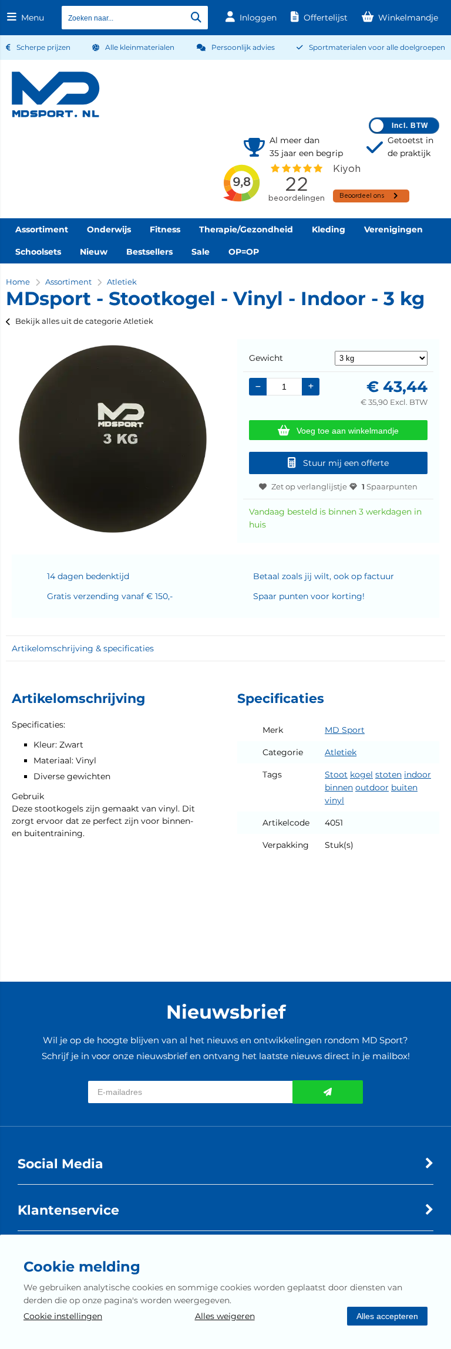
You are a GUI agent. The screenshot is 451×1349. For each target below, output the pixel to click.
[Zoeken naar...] (196, 17)
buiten (404, 787)
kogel (361, 774)
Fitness (165, 229)
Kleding (328, 229)
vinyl (334, 800)
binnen (339, 787)
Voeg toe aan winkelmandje (348, 430)
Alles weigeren (225, 1316)
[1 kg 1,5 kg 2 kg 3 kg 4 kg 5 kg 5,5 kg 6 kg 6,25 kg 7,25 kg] (381, 358)
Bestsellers (149, 251)
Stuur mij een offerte (346, 463)
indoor (417, 774)
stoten (388, 774)
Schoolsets (38, 251)
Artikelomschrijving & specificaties (83, 648)
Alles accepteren (387, 1316)
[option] (113, 439)
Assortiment (41, 229)
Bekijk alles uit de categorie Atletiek (84, 321)
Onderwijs (109, 229)
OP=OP (243, 251)
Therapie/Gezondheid (246, 229)
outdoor (372, 787)
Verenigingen (393, 229)
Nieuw (93, 251)
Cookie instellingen (62, 1316)
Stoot (336, 774)
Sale (200, 251)
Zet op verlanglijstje (309, 486)
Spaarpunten (390, 486)
